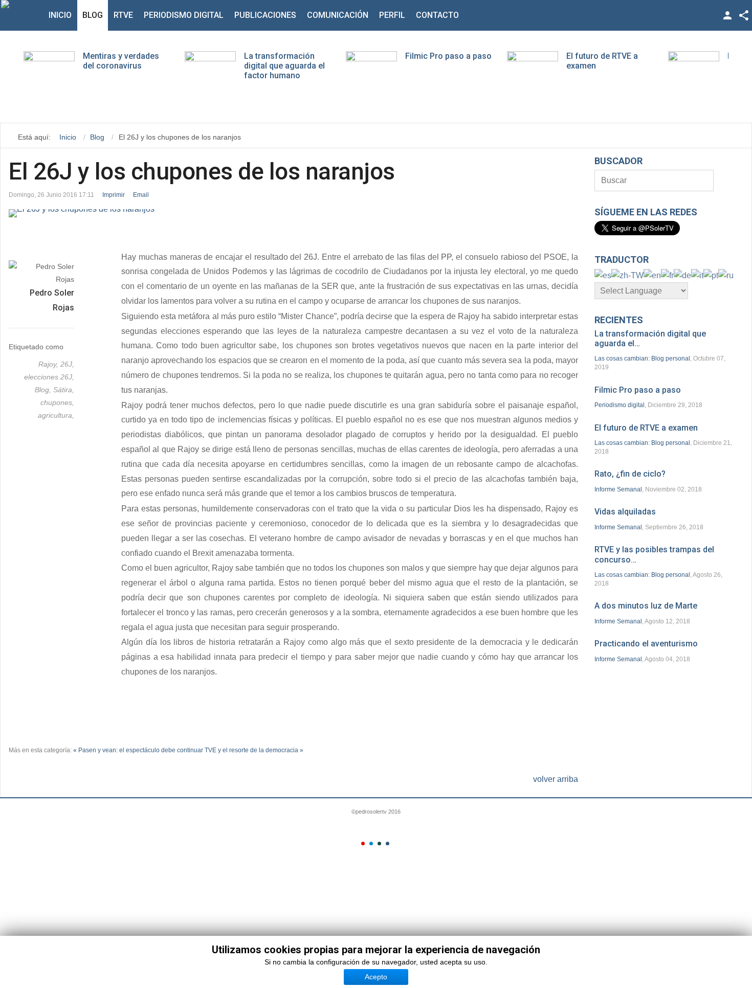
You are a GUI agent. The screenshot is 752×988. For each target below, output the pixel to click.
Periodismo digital (184, 15)
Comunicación (337, 15)
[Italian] (697, 275)
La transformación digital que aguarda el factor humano (284, 65)
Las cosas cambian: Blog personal (642, 358)
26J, (67, 364)
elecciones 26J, (49, 377)
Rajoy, (49, 364)
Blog (92, 15)
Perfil (392, 15)
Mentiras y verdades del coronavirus (121, 61)
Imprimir (113, 194)
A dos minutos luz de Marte (645, 606)
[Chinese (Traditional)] (627, 275)
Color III (379, 843)
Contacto (437, 15)
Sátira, (63, 390)
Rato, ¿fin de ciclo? (630, 474)
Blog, (44, 390)
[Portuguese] (710, 275)
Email (141, 194)
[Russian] (726, 275)
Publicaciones (265, 15)
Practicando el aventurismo (646, 643)
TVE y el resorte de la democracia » (254, 750)
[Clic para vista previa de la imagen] (293, 213)
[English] (652, 275)
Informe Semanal (618, 489)
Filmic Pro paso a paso (448, 56)
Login (727, 15)
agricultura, (56, 415)
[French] (667, 275)
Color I (363, 843)
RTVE (123, 15)
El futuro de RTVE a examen (646, 428)
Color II (371, 843)
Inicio (60, 15)
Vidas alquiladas (625, 512)
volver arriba (555, 779)
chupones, (57, 402)
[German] (682, 275)
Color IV (387, 843)
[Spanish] (602, 275)
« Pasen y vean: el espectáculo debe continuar (138, 750)
